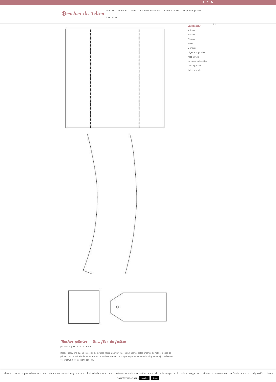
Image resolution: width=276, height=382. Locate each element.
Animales (192, 30)
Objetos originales (192, 11)
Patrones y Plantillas (150, 11)
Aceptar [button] (144, 378)
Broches (110, 11)
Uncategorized (195, 65)
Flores (133, 11)
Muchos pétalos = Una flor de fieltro (93, 341)
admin (67, 346)
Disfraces (192, 39)
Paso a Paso (112, 17)
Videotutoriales (171, 11)
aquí (136, 377)
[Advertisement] (209, 119)
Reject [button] (155, 378)
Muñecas (122, 11)
